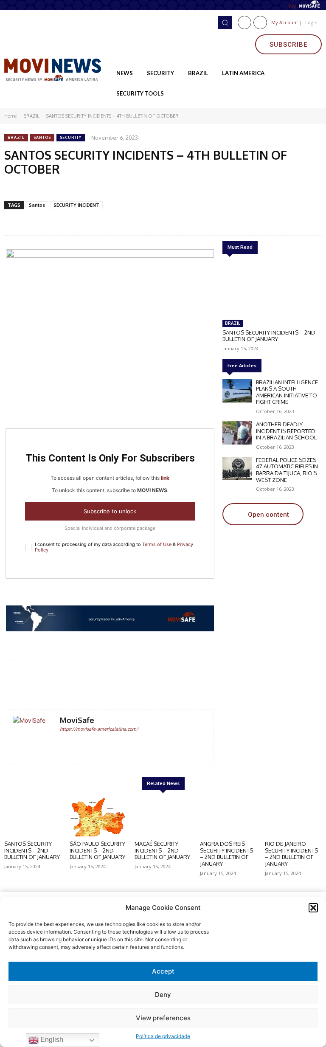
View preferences (163, 1018)
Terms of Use (156, 544)
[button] (313, 907)
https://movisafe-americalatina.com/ (99, 729)
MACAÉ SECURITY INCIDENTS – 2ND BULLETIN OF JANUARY (162, 850)
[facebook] (63, 742)
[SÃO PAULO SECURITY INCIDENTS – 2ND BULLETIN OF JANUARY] (98, 817)
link (165, 478)
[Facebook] (244, 22)
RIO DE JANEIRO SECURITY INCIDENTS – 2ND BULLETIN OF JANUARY (291, 853)
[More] (188, 684)
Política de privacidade (163, 1036)
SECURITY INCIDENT (76, 205)
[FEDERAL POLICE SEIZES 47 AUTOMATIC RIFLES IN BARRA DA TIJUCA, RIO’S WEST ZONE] (237, 468)
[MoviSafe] (33, 736)
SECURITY (71, 137)
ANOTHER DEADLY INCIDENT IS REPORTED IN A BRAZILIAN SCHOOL (286, 431)
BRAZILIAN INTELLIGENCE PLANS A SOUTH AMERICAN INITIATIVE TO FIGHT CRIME (287, 392)
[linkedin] (75, 742)
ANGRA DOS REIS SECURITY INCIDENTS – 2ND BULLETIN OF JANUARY (226, 853)
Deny (163, 995)
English (51, 1039)
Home (10, 116)
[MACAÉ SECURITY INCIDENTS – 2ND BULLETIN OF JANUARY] (163, 817)
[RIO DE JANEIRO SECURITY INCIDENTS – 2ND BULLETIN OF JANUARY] (293, 817)
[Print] (141, 188)
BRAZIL (31, 116)
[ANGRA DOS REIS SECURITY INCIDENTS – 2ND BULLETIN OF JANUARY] (228, 817)
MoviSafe (77, 720)
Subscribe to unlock (110, 511)
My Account (284, 22)
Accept (163, 971)
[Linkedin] (260, 22)
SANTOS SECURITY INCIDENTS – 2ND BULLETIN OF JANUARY (268, 336)
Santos (42, 137)
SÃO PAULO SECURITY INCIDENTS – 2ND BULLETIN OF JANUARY (97, 850)
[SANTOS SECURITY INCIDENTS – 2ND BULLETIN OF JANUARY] (271, 288)
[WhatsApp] (82, 188)
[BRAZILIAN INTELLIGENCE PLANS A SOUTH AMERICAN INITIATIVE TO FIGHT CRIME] (237, 390)
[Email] (102, 188)
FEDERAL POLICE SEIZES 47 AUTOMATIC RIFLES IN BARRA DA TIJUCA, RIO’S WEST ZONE (287, 469)
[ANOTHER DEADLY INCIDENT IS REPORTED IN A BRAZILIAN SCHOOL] (237, 433)
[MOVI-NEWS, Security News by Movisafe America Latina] (54, 69)
